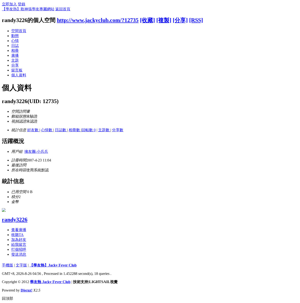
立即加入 (9, 4)
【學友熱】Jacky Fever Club (53, 265)
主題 (15, 60)
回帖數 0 (89, 130)
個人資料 (18, 75)
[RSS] (196, 20)
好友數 (33, 130)
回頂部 (7, 298)
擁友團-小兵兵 (36, 151)
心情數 (47, 130)
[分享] (180, 20)
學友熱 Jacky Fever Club (50, 282)
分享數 (117, 130)
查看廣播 (18, 230)
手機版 (7, 265)
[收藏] (147, 20)
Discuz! (26, 290)
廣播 (15, 55)
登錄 (21, 4)
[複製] (163, 20)
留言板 (16, 70)
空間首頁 (18, 31)
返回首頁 (62, 9)
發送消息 (18, 254)
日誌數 (61, 130)
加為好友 (18, 240)
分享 (15, 65)
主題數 (104, 130)
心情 (15, 41)
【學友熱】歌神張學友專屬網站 (28, 9)
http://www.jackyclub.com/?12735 (98, 20)
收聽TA (17, 235)
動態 (15, 36)
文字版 (21, 265)
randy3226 (14, 220)
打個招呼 (18, 249)
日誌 (15, 46)
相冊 (15, 50)
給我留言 (18, 245)
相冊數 (75, 130)
